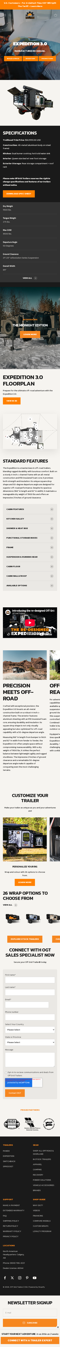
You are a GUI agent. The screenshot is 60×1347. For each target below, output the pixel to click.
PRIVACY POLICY (10, 1236)
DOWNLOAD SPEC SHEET (18, 193)
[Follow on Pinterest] (27, 1278)
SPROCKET (8, 1166)
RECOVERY (38, 1174)
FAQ (5, 1215)
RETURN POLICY (10, 1226)
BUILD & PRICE (13, 58)
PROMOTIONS (47, 58)
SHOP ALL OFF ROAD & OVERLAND (43, 1152)
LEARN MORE (30, 334)
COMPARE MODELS (42, 1220)
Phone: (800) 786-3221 (14, 1263)
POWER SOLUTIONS (42, 1180)
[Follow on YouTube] (35, 1278)
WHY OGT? (38, 1205)
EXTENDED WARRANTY (13, 1210)
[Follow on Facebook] (5, 1278)
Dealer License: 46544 (13, 1268)
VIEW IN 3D (11, 400)
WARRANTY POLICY (12, 1231)
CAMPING (37, 1169)
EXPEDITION (8, 1156)
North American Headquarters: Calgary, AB (13, 1254)
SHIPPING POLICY (11, 1220)
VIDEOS (36, 1210)
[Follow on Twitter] (12, 1278)
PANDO (6, 1150)
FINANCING (38, 1215)
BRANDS (37, 1190)
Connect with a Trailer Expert (30, 1340)
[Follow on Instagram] (20, 1278)
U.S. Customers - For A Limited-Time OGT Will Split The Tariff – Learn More (30, 4)
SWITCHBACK (9, 1161)
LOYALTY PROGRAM (42, 1231)
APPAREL (37, 1164)
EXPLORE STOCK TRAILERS (25, 939)
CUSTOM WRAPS (40, 1226)
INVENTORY (30, 58)
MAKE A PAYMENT (11, 1205)
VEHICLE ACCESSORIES (43, 1185)
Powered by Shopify (37, 1287)
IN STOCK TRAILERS (42, 1159)
